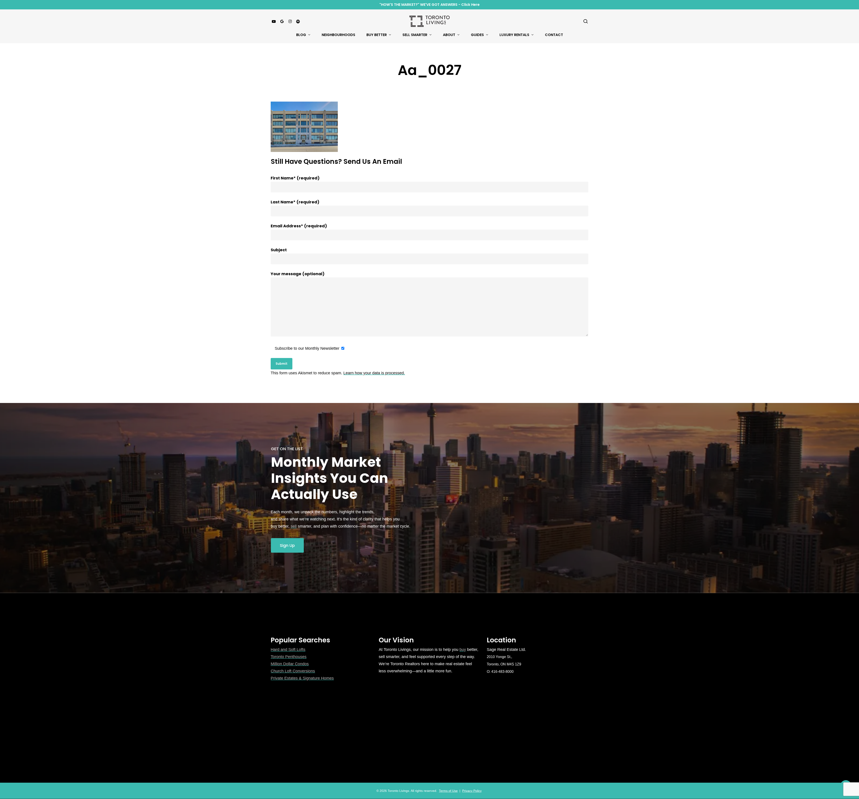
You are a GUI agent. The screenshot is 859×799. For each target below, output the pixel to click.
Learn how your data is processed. (374, 373)
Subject (279, 250)
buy (462, 649)
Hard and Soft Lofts (288, 649)
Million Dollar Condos (290, 664)
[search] (585, 21)
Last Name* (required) (295, 202)
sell (294, 526)
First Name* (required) (295, 178)
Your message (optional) (298, 274)
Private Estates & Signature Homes (302, 678)
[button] (287, 545)
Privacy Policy (472, 791)
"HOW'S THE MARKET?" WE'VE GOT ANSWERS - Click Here (429, 4)
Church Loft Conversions (293, 671)
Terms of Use (448, 791)
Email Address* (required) (299, 226)
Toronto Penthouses (288, 656)
